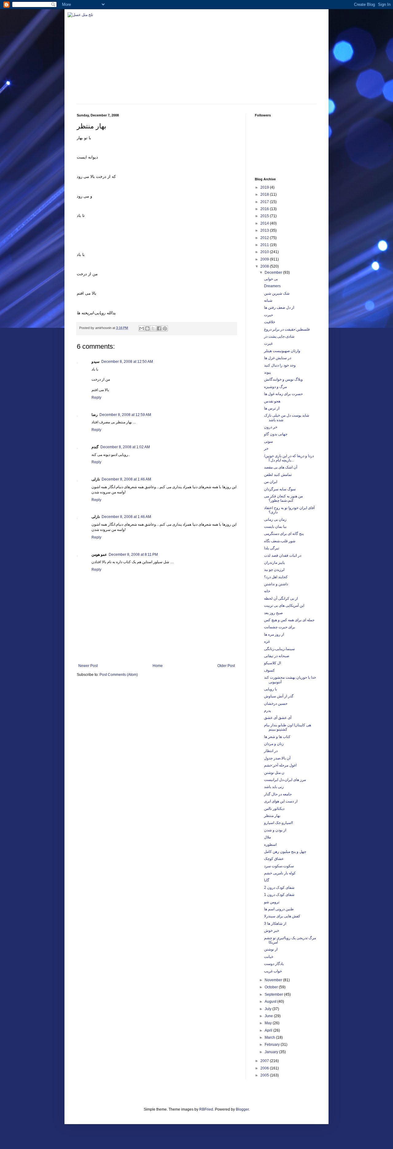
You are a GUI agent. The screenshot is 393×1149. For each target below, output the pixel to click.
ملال (267, 837)
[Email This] (141, 328)
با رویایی (270, 689)
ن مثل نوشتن (274, 773)
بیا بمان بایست (275, 526)
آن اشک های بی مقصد (280, 467)
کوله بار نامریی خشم (280, 873)
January (272, 1052)
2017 (265, 202)
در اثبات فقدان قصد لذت (282, 555)
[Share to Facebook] (159, 328)
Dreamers (272, 286)
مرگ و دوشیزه (275, 387)
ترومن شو (271, 902)
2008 (265, 266)
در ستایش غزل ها (277, 358)
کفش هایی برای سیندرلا (282, 916)
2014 (265, 223)
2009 (265, 259)
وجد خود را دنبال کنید (280, 365)
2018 (265, 194)
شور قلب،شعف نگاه (279, 541)
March (270, 1037)
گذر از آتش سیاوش (279, 696)
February (273, 1044)
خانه (267, 591)
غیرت (268, 343)
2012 (265, 238)
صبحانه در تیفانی (276, 656)
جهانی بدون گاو (275, 434)
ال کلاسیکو (272, 663)
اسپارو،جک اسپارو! (278, 823)
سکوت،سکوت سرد (279, 866)
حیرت (268, 315)
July (268, 1009)
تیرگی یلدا (271, 548)
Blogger (242, 1109)
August (271, 1001)
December (274, 272)
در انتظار (271, 751)
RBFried (206, 1109)
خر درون (270, 427)
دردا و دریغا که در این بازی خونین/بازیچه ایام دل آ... (289, 458)
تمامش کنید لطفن (278, 475)
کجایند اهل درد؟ (276, 577)
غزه (267, 641)
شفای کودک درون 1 (279, 894)
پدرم (267, 710)
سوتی (268, 441)
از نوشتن (271, 949)
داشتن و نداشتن (276, 584)
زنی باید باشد (274, 787)
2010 (265, 252)
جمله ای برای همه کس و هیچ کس (289, 620)
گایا (266, 880)
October (272, 987)
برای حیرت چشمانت (279, 627)
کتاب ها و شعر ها (277, 737)
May (269, 1023)
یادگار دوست (274, 964)
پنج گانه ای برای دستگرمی (284, 533)
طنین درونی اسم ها (279, 909)
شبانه (268, 300)
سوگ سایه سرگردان (280, 489)
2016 (265, 209)
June (269, 1016)
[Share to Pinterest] (165, 328)
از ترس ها (271, 408)
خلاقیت (269, 322)
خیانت (268, 957)
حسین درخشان (275, 703)
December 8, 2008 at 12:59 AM (125, 415)
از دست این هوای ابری (281, 801)
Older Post (226, 666)
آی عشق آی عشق (277, 718)
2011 (265, 245)
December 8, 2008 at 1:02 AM (125, 447)
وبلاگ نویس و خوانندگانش (283, 379)
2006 (265, 1068)
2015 (265, 216)
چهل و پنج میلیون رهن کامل (285, 851)
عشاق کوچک (274, 859)
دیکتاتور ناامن (274, 808)
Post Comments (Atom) (118, 675)
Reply (96, 397)
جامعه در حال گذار (278, 794)
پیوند (267, 372)
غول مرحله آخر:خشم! (280, 765)
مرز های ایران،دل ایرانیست (285, 780)
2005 (265, 1075)
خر (266, 448)
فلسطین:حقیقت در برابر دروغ (287, 329)
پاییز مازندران (274, 562)
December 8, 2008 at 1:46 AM (126, 479)
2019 (265, 187)
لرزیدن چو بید (274, 569)
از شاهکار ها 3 (275, 923)
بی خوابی (271, 279)
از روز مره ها (274, 634)
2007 (265, 1061)
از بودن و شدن (275, 830)
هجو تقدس (272, 401)
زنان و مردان (274, 744)
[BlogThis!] (147, 328)
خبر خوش (271, 930)
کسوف (269, 670)
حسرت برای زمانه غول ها (283, 394)
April (269, 1030)
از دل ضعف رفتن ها (279, 307)
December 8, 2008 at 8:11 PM (133, 554)
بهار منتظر (272, 816)
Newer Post (88, 666)
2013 (265, 230)
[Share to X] (153, 328)
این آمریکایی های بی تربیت (284, 605)
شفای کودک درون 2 (279, 887)
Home (158, 666)
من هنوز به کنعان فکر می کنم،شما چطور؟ (283, 498)
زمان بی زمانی (275, 519)
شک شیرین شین (277, 293)
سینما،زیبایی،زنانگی (279, 649)
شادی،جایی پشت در (279, 336)
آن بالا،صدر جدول (277, 758)
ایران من (270, 482)
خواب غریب (273, 971)
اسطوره (270, 844)
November (274, 980)
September (274, 994)
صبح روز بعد (273, 613)
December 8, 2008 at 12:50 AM (127, 361)
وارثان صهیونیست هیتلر (282, 351)
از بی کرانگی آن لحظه (281, 598)
